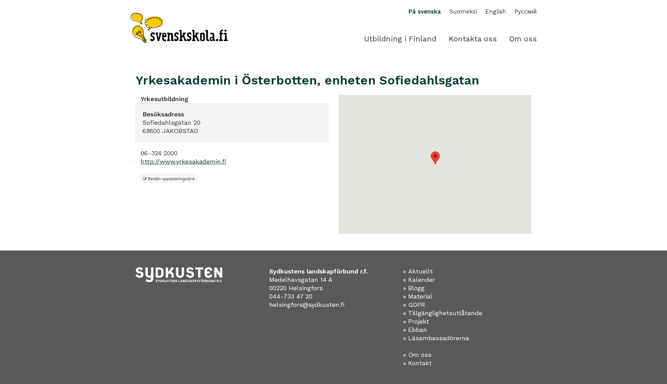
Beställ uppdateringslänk (171, 178)
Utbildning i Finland (400, 38)
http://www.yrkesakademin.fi (183, 161)
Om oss (523, 38)
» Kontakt (417, 363)
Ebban (417, 329)
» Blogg (414, 288)
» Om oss (417, 354)
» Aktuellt (418, 271)
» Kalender (419, 279)
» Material (418, 296)
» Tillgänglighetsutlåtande (442, 313)
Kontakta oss (473, 38)
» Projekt (416, 321)
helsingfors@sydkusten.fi (307, 304)
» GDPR (414, 304)
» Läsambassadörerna (436, 338)
